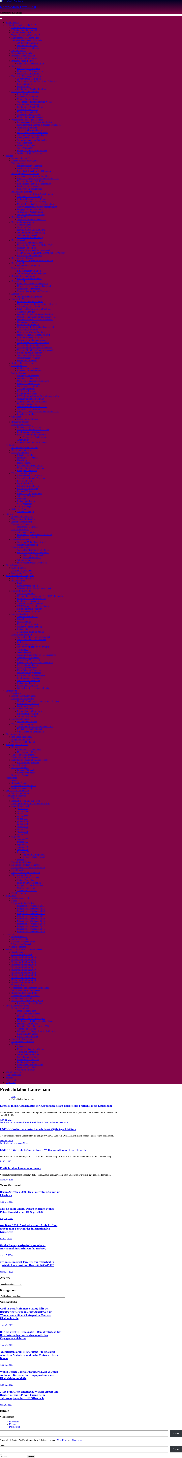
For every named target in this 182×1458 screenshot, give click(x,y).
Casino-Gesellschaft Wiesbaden (31, 478)
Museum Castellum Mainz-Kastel (32, 401)
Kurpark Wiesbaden (26, 772)
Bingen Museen (18, 268)
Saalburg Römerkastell (27, 235)
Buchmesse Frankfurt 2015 (23, 982)
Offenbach (16, 417)
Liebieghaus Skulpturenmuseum (31, 340)
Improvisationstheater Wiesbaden (32, 562)
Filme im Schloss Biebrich (29, 883)
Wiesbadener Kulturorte (22, 473)
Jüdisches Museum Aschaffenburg (32, 199)
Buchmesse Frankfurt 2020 (23, 970)
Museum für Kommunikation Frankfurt (34, 347)
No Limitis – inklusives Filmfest (25, 865)
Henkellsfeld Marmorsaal (28, 660)
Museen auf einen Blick (22, 158)
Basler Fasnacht (18, 947)
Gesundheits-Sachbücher (28, 1054)
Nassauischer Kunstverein (28, 680)
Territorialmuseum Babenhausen (31, 219)
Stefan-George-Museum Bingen (31, 273)
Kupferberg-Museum (26, 391)
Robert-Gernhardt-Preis (27, 1036)
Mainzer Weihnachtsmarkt (29, 114)
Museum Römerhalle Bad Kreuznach (33, 250)
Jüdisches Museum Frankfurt (30, 337)
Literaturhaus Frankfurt (27, 714)
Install (19, 583)
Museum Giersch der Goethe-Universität (35, 350)
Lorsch (40, 1122)
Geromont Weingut (25, 511)
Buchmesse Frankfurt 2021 (23, 967)
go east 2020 (22, 821)
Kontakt (9, 1077)
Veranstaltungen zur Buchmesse (25, 990)
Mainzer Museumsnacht (28, 376)
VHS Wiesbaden (24, 504)
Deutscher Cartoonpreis (27, 1023)
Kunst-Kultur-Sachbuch (28, 1057)
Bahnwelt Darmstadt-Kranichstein (32, 283)
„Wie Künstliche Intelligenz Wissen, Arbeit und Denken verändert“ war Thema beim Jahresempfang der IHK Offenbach (29, 1395)
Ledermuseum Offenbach (28, 419)
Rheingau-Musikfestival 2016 (30, 63)
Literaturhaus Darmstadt (28, 703)
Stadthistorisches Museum (28, 409)
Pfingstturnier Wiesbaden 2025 (31, 906)
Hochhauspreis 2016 (26, 752)
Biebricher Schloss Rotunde (29, 475)
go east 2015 (22, 834)
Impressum (10, 1082)
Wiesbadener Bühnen (21, 547)
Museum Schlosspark (26, 248)
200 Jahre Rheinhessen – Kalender (27, 40)
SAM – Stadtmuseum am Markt (31, 434)
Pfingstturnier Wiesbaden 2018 (31, 924)
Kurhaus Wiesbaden (26, 491)
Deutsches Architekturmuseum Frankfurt (35, 314)
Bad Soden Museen (20, 263)
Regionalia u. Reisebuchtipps (30, 1064)
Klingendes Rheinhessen (28, 48)
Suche (176, 1433)
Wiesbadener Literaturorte (23, 724)
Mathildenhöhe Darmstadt (28, 289)
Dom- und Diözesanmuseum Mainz (33, 381)
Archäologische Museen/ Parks (25, 173)
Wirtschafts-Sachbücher (27, 1067)
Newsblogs (62, 1440)
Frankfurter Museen (20, 299)
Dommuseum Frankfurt (27, 322)
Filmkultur (16, 798)
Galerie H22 (22, 650)
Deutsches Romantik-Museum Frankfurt (35, 319)
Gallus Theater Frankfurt (28, 537)
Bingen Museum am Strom (29, 271)
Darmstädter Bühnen (20, 524)
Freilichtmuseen (18, 163)
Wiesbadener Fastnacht (21, 944)
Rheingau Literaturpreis (27, 58)
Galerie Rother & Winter (28, 657)
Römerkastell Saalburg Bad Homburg (34, 171)
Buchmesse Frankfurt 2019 (23, 972)
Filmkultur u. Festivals (16, 796)
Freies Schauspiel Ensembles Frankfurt (34, 534)
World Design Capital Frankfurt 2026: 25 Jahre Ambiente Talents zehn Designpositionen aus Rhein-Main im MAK (29, 1375)
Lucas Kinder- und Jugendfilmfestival (28, 867)
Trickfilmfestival (18, 870)
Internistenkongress (20, 793)
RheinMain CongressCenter (29, 493)
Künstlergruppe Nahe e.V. (29, 586)
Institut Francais (24, 463)
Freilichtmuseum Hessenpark (30, 166)
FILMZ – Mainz (18, 893)
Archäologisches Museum (28, 306)
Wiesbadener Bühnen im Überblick (33, 550)
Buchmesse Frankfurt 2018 (23, 975)
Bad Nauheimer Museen (22, 258)
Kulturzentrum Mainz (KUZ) (30, 465)
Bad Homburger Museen (22, 222)
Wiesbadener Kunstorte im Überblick (33, 637)
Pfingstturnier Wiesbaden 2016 (31, 929)
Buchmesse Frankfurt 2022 (23, 965)
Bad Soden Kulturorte (21, 450)
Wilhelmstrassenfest (26, 145)
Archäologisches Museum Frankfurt (33, 176)
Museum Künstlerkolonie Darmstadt (33, 291)
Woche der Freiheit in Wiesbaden (32, 150)
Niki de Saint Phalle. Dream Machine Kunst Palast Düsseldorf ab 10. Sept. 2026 (27, 1210)
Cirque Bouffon (18, 568)
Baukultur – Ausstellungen (29, 749)
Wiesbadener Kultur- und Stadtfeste (27, 120)
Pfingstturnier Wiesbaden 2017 (31, 926)
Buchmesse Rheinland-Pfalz (24, 993)
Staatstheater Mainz (20, 539)
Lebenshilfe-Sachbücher (28, 1059)
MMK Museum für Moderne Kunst (33, 342)
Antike (14, 780)
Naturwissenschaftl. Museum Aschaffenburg (37, 207)
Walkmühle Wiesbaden (27, 685)
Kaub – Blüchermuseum (22, 363)
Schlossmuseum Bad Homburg (31, 232)
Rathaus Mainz (24, 629)
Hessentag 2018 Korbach (28, 68)
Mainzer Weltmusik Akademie (30, 468)
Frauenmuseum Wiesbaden (29, 427)
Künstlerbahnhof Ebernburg (29, 255)
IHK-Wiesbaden (24, 481)
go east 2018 (22, 826)
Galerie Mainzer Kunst (27, 616)
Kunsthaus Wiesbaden (27, 667)
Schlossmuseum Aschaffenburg (31, 214)
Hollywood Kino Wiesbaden (30, 885)
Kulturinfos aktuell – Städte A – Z (21, 25)
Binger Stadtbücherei (20, 739)
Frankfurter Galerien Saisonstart (31, 598)
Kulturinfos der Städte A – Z (24, 27)
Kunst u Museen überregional (24, 160)
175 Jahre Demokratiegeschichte (26, 30)
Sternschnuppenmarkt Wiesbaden (32, 140)
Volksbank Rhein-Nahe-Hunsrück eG (34, 588)
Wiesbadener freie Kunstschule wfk (33, 688)
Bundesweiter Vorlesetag (28, 104)
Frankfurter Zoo (18, 765)
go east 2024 (22, 811)
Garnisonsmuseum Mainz (28, 386)
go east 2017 (22, 829)
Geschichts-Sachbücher (27, 1052)
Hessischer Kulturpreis (21, 53)
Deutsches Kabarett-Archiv (29, 378)
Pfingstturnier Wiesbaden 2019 (31, 921)
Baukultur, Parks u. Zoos (17, 744)
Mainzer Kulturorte (20, 452)
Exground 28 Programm (34, 854)
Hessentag (16, 66)
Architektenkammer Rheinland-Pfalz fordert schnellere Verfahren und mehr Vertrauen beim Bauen (29, 1355)
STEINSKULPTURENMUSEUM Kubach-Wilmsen (41, 253)
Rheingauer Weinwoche (28, 137)
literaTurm (16, 693)
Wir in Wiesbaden (25, 148)
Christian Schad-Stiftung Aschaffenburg (35, 194)
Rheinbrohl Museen (20, 422)
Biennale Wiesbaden (32, 557)
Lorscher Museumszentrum (29, 370)
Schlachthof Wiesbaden (27, 496)
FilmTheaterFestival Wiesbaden (25, 872)
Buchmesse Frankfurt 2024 (23, 959)
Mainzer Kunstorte (19, 614)
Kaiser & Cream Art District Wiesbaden (35, 662)
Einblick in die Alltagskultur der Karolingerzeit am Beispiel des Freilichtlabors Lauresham (56, 1105)
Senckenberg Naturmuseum (29, 355)
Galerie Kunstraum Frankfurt (30, 603)
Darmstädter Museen (20, 281)
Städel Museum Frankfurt (28, 358)
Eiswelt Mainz (23, 94)
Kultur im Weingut (19, 509)
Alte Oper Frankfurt (26, 532)
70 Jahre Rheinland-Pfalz (22, 32)
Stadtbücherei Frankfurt (27, 716)
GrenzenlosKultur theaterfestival (31, 542)
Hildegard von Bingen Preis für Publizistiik (36, 1031)
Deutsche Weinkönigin (27, 45)
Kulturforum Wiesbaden (28, 486)
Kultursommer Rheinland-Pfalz (25, 38)
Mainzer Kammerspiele (27, 545)
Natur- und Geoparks (20, 775)
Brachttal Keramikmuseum (23, 276)
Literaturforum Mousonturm (29, 711)
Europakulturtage (25, 84)
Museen (9, 155)
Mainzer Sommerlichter (27, 99)
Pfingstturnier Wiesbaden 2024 (31, 908)
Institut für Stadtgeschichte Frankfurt (33, 335)
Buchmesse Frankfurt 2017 (23, 977)
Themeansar (77, 1440)
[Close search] (1, 1454)
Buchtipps (15, 1044)
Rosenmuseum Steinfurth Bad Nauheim (35, 260)
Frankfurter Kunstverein (28, 324)
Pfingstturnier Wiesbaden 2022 (31, 913)
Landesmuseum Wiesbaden (29, 432)
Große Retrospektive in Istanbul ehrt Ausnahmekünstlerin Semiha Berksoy (23, 1247)
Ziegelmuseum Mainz (27, 414)
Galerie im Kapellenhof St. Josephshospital (36, 655)
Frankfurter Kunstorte (21, 591)
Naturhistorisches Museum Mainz (32, 406)
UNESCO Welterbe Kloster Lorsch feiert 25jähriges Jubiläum (38, 1129)
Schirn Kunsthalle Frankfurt (29, 353)
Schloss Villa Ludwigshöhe (29, 296)
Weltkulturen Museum (27, 360)
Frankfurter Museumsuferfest (30, 301)
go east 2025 (22, 808)
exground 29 (22, 849)
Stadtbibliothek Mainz (27, 721)
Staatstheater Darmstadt (27, 527)
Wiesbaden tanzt (24, 143)
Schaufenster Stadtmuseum (35, 437)
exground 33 (22, 839)
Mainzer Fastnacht (19, 939)
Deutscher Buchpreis (20, 985)
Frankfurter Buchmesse (21, 954)
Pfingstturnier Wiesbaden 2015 (31, 931)
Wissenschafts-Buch (26, 1069)
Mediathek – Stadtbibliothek (29, 729)
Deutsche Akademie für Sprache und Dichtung (38, 701)
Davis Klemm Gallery (27, 644)
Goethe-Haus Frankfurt (27, 329)
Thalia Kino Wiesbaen (27, 890)
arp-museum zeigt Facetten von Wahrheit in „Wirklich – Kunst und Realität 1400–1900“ (27, 1263)
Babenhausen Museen (21, 217)
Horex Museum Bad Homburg (31, 230)
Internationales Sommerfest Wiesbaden (34, 122)
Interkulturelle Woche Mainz (30, 107)
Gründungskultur (13, 1075)
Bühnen (9, 514)
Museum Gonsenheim (27, 404)
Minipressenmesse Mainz (22, 998)
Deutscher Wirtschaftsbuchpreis (31, 1018)
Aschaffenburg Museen (21, 191)
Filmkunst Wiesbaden (21, 875)
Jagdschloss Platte (25, 483)
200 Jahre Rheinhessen (27, 43)
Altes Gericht (23, 440)
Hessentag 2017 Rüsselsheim (30, 71)
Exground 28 (23, 852)
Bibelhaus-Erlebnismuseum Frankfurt (34, 309)
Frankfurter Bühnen (20, 529)
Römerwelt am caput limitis (29, 189)
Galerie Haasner (24, 652)
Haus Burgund (23, 460)
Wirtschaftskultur (13, 1072)
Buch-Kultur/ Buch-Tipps (17, 1005)
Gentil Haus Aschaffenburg (29, 196)
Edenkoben (16, 294)
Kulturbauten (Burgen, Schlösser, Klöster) (30, 760)
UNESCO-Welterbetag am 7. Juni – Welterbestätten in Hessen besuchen (44, 1149)
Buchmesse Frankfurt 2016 (23, 980)
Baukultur (15, 747)
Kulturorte (10, 445)
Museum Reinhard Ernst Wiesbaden (33, 429)
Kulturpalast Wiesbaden (27, 488)
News (25, 1143)
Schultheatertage (24, 560)
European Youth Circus (21, 570)
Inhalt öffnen (8, 1417)
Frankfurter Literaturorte (22, 708)
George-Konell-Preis (26, 1029)
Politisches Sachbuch (26, 1062)
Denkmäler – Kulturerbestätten (25, 757)
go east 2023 (22, 813)
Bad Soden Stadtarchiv (21, 737)
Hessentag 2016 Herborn (28, 73)
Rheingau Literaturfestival (23, 55)
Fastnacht (10, 934)
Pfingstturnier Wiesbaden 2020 (31, 918)
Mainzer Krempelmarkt (27, 112)
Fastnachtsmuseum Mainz (28, 383)
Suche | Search (12, 22)
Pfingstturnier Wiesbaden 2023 (31, 911)
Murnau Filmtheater (26, 888)
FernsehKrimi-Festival (21, 862)
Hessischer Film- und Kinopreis (25, 801)
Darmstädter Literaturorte (22, 698)
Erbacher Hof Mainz (26, 455)
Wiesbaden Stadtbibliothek (23, 742)
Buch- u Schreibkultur (21, 1008)
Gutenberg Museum (26, 388)
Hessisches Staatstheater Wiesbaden (33, 552)
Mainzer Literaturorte (20, 719)
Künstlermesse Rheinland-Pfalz (25, 995)
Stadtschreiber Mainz (26, 1011)
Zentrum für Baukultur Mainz (30, 632)
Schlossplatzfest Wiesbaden (29, 130)
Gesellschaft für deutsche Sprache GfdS (35, 726)
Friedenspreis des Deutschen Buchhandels (30, 988)
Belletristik (22, 1046)
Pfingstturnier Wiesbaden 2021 (31, 916)
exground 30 (22, 847)
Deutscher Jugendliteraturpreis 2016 (33, 1026)
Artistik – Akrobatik (20, 898)
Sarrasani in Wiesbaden (21, 573)
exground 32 (22, 842)
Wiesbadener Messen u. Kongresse (27, 1000)
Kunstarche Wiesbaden (27, 665)
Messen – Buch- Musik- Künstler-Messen (24, 949)
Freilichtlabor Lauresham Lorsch (20, 1168)
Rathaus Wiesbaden (26, 501)
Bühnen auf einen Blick (22, 516)
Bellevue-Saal (23, 642)
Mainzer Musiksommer (27, 96)
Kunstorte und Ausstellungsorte (20, 575)
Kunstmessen (17, 952)
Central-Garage (24, 224)
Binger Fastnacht (19, 936)
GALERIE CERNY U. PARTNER (33, 647)
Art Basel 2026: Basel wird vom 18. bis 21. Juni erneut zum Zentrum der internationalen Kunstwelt (28, 1228)
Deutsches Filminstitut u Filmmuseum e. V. (36, 317)
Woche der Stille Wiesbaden (29, 153)
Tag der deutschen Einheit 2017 (25, 35)
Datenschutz (11, 1080)
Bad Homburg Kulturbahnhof (24, 447)
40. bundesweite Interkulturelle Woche (34, 102)
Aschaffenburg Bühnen (21, 522)
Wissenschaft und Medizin (17, 790)
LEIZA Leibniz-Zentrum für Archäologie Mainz (38, 396)
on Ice (14, 900)
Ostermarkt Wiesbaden (27, 127)
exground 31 (22, 844)
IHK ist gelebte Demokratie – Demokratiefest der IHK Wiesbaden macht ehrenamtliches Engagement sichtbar (30, 1335)
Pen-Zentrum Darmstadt (28, 706)
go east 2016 (22, 831)
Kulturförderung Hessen (28, 762)
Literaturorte (11, 691)
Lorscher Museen (19, 365)
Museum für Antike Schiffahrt (30, 181)
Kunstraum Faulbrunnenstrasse (31, 675)
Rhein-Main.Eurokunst (18, 7)
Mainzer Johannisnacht (27, 109)
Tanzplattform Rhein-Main (23, 519)
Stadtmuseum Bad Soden (28, 265)
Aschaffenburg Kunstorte (22, 578)
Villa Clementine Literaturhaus (31, 731)
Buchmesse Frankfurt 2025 (23, 957)
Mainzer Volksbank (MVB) (29, 627)
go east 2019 (22, 824)
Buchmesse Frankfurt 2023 (23, 962)
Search (3, 1445)
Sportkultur (11, 895)
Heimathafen (23, 498)
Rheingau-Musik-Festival (22, 61)
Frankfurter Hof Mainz (27, 458)
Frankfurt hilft (23, 86)
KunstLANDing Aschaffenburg (31, 201)
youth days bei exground (34, 857)
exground (15, 836)
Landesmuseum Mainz (27, 393)
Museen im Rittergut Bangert (30, 242)
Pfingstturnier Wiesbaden (22, 903)
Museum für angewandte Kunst (31, 345)
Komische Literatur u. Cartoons (31, 1049)
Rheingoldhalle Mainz (27, 470)
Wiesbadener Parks (19, 767)
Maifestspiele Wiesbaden (34, 555)
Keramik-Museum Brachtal (29, 278)
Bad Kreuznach (18, 240)
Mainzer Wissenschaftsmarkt (30, 117)
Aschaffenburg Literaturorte (23, 696)
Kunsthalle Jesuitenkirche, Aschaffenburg (35, 204)
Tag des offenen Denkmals (23, 755)
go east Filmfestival (20, 806)
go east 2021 (22, 819)
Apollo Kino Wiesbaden (28, 877)
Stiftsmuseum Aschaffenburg (30, 212)
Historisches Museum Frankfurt (31, 332)
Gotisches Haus (24, 227)
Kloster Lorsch (30, 1122)
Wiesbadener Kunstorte (21, 634)
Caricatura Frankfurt (26, 312)
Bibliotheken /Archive (16, 734)
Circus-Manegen (24, 506)
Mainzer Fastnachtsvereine (23, 941)
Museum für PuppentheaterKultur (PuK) (35, 245)
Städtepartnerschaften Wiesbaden (32, 135)
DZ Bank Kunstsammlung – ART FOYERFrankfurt (40, 596)
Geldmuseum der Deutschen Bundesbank (35, 327)
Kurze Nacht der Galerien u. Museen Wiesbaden (39, 125)
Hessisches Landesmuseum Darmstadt (34, 286)
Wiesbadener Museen (21, 424)
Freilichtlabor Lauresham (28, 168)
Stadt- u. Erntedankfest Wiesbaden (32, 132)
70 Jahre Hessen (18, 50)
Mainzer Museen (18, 373)
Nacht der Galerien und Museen (31, 639)
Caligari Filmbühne (25, 880)
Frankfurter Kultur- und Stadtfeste (26, 76)
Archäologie (11, 778)
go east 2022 (22, 816)
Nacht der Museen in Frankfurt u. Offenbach (37, 81)
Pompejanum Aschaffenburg (30, 209)
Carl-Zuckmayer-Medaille (28, 1013)
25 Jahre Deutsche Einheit (29, 79)
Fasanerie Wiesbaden (26, 770)
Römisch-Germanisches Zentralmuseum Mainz (38, 178)
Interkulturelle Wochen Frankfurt (31, 89)
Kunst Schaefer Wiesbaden (29, 670)
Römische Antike (19, 783)
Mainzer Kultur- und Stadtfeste (25, 91)
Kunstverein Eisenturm (27, 624)
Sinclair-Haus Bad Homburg (30, 237)
